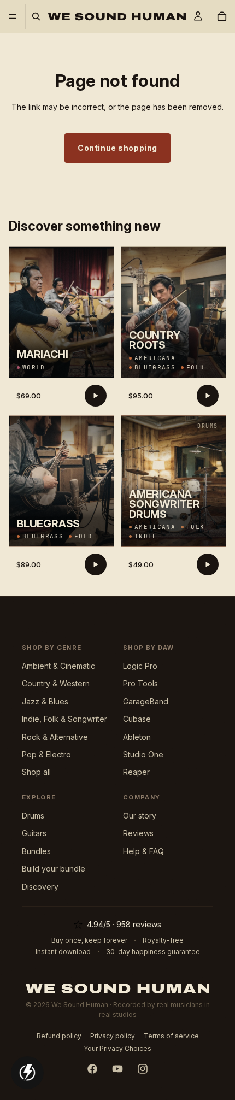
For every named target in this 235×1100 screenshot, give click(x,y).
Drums (33, 815)
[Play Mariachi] (96, 396)
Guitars (34, 833)
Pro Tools (140, 683)
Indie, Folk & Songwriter (64, 718)
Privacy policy (112, 1036)
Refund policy (59, 1036)
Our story (139, 815)
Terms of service (171, 1036)
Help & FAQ (143, 851)
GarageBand (145, 701)
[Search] (36, 16)
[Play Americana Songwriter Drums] (208, 564)
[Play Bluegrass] (96, 564)
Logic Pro (140, 665)
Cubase (137, 718)
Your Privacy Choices (117, 1048)
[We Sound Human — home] (118, 988)
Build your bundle (53, 868)
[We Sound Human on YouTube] (117, 1069)
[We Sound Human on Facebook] (92, 1069)
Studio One (143, 754)
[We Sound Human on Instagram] (142, 1069)
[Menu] (12, 16)
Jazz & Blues (45, 701)
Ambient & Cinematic (58, 665)
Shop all (36, 772)
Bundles (36, 851)
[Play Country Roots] (208, 396)
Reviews (138, 833)
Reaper (136, 772)
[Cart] (222, 16)
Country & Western (56, 683)
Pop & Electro (46, 754)
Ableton (137, 737)
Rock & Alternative (55, 737)
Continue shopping (117, 147)
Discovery (40, 886)
